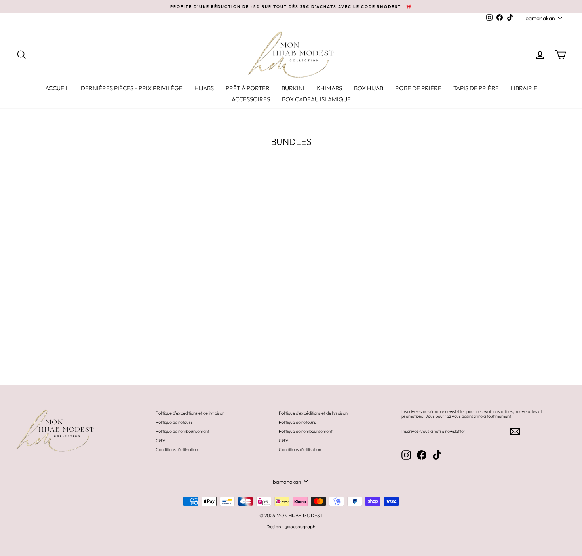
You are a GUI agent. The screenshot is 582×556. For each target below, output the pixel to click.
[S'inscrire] (515, 431)
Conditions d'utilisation (177, 449)
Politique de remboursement (182, 431)
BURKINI (292, 88)
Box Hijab (368, 88)
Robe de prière (418, 88)
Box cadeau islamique (316, 99)
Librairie (524, 88)
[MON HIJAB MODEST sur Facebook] (421, 455)
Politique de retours (174, 422)
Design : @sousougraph (291, 526)
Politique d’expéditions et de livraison (190, 413)
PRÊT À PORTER (248, 88)
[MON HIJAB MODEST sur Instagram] (406, 455)
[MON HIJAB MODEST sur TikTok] (437, 455)
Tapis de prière (476, 88)
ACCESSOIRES (251, 99)
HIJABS (204, 88)
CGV (160, 440)
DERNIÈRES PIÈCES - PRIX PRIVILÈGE (132, 88)
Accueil (57, 88)
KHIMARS (329, 88)
